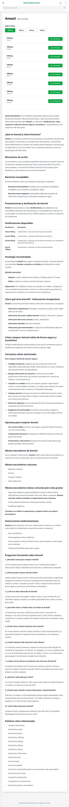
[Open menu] (3, 3)
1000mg (10, 30)
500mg (21, 30)
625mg (31, 30)
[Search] (64, 8)
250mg (42, 30)
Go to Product (55, 39)
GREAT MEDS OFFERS (31, 3)
